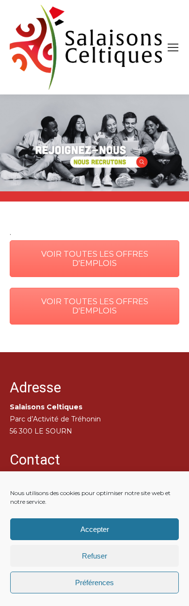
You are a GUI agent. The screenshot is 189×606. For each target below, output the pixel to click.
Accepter (94, 529)
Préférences (94, 582)
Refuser (94, 556)
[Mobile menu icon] (173, 47)
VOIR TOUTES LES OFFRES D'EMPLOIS (94, 258)
